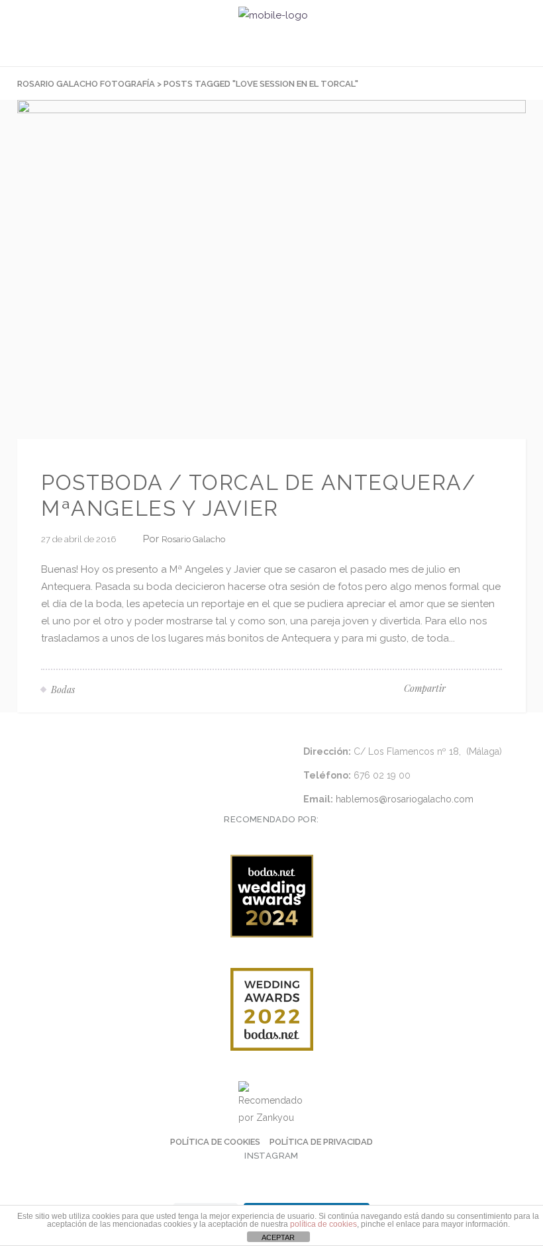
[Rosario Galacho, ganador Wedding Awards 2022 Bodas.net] (271, 1009)
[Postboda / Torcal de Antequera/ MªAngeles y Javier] (271, 269)
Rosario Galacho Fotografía (86, 84)
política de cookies (323, 1224)
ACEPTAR (278, 1237)
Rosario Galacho (193, 539)
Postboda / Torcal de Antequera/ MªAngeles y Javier (258, 495)
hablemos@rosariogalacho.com (404, 799)
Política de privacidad (321, 1142)
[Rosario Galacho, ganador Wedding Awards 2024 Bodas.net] (271, 896)
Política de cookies (215, 1142)
